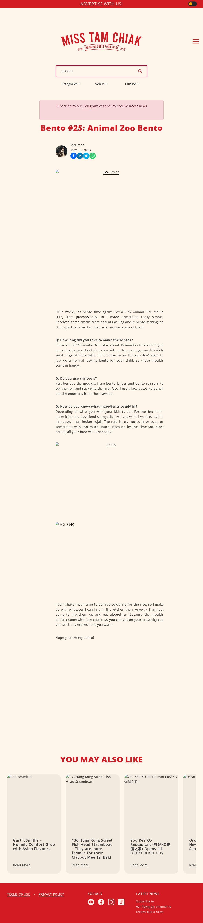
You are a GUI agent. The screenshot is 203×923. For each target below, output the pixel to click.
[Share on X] (86, 156)
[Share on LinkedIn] (80, 156)
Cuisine (130, 84)
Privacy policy (51, 894)
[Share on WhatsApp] (92, 156)
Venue (100, 84)
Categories (69, 84)
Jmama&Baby (86, 317)
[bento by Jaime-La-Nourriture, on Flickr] (110, 478)
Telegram (90, 106)
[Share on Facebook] (73, 156)
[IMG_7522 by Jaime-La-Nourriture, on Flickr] (110, 235)
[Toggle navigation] (196, 41)
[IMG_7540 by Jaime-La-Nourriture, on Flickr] (110, 558)
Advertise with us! (101, 4)
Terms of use (18, 894)
